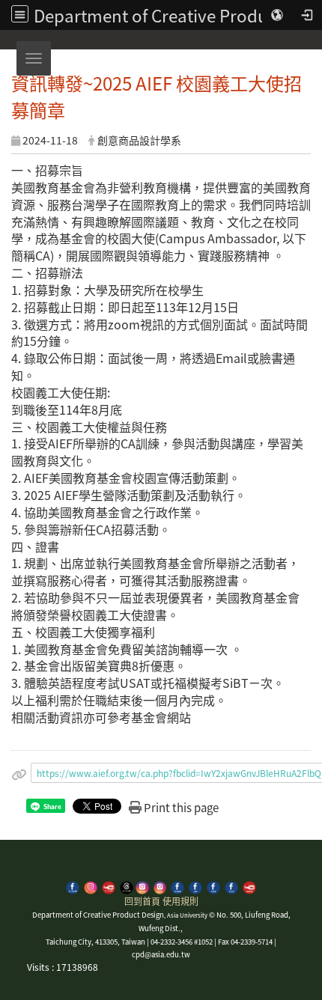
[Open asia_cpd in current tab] (126, 885)
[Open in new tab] (195, 885)
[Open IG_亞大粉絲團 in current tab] (90, 885)
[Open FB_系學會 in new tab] (213, 885)
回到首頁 (142, 900)
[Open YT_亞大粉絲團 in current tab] (108, 885)
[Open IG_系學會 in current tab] (160, 885)
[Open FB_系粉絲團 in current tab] (177, 885)
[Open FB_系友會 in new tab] (231, 885)
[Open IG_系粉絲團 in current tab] (142, 885)
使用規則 (180, 900)
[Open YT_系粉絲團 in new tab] (249, 885)
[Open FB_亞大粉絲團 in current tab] (72, 885)
